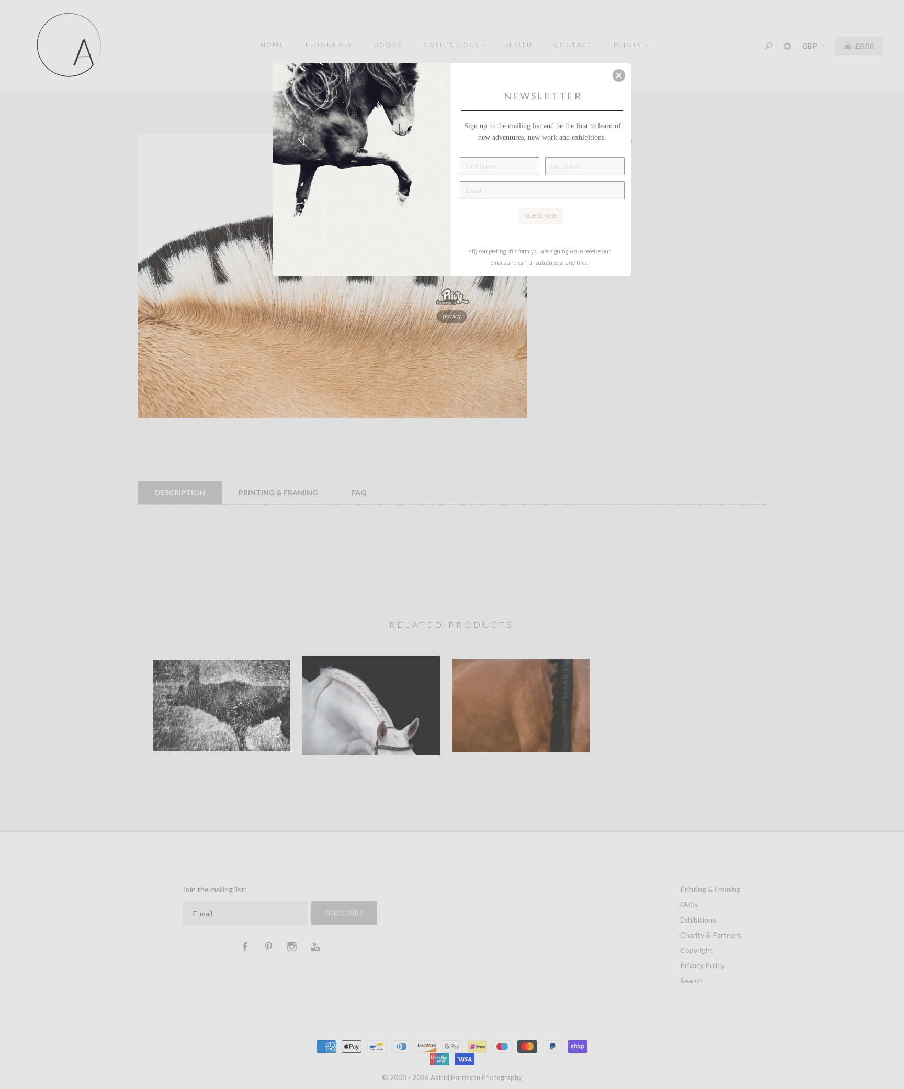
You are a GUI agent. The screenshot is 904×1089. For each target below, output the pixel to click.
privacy (452, 316)
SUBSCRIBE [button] (541, 215)
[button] (619, 75)
